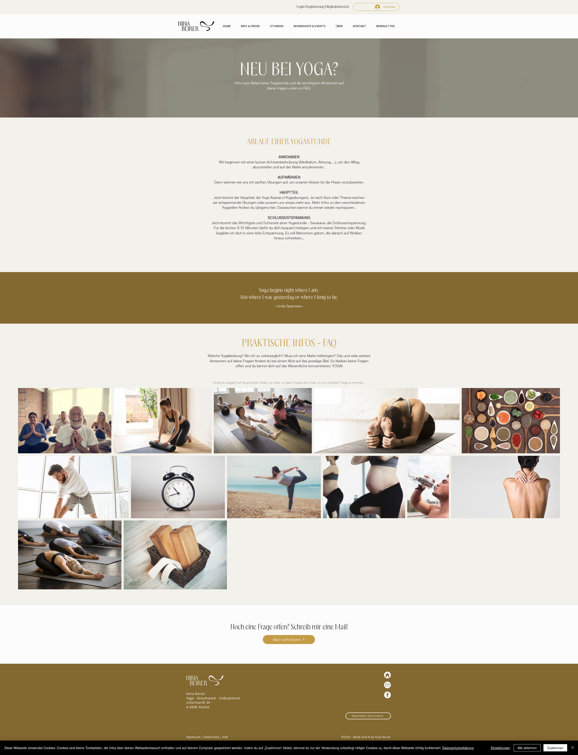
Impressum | (194, 737)
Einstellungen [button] (500, 748)
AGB (225, 737)
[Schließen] (572, 747)
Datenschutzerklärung (458, 748)
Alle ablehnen (527, 748)
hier (272, 207)
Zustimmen (555, 748)
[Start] (387, 675)
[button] (250, 26)
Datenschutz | (212, 737)
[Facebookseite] (387, 694)
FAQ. (307, 88)
